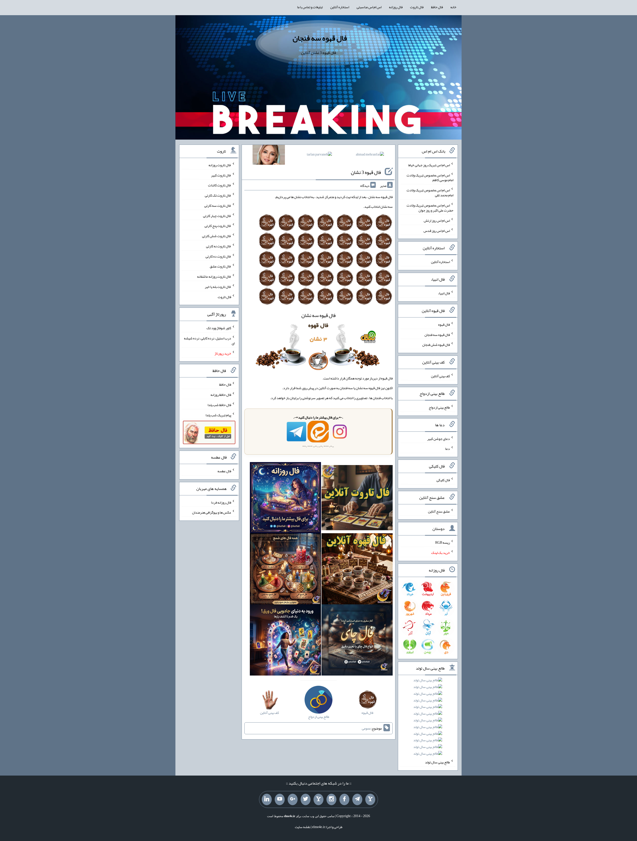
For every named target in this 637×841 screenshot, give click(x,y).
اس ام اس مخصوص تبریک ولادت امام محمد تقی (430, 193)
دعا (447, 448)
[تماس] (318, 799)
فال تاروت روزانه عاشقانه (214, 276)
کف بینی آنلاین (440, 375)
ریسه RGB (442, 542)
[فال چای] (357, 640)
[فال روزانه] (285, 498)
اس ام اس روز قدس (437, 230)
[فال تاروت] (357, 498)
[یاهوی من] (370, 799)
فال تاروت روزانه (220, 164)
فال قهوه (444, 324)
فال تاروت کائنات (219, 185)
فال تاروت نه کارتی (218, 246)
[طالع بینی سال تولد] (427, 718)
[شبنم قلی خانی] (269, 155)
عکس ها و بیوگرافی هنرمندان (211, 512)
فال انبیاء (444, 293)
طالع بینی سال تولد (437, 762)
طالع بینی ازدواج (439, 407)
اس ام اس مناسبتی (369, 6)
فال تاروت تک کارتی (218, 195)
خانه (453, 6)
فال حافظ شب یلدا (219, 404)
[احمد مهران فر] (370, 155)
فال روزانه (396, 6)
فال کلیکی (443, 479)
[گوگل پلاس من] (293, 799)
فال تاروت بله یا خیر (218, 286)
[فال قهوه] (357, 569)
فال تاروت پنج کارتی (218, 225)
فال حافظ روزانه (221, 394)
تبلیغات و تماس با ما (310, 6)
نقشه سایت (302, 826)
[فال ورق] (285, 640)
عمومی (366, 728)
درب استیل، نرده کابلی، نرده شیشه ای (209, 341)
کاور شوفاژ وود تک (219, 327)
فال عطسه (224, 471)
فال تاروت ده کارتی (218, 256)
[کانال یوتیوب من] (280, 799)
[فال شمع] (285, 569)
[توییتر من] (306, 799)
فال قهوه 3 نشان (366, 172)
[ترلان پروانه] (319, 155)
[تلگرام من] (357, 799)
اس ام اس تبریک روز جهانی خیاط (429, 164)
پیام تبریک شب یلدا (218, 414)
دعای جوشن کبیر (438, 438)
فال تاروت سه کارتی (217, 205)
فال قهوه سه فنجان (320, 38)
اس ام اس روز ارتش (437, 220)
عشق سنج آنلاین (439, 511)
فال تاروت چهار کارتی (217, 215)
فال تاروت (417, 6)
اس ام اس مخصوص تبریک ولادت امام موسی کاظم (430, 177)
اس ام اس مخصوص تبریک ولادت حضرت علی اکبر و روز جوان (430, 208)
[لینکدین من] (267, 799)
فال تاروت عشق (220, 266)
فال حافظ (437, 6)
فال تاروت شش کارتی (216, 235)
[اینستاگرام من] (331, 799)
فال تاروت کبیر (221, 174)
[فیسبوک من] (344, 799)
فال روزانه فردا (221, 502)
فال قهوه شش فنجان (436, 344)
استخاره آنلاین (339, 6)
